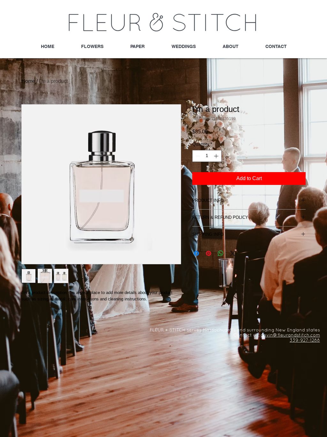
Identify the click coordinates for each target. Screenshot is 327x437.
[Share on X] (233, 253)
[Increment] (217, 156)
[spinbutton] (207, 156)
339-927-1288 (305, 340)
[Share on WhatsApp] (220, 253)
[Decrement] (197, 156)
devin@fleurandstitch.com (290, 335)
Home (28, 81)
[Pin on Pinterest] (208, 253)
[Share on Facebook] (196, 253)
